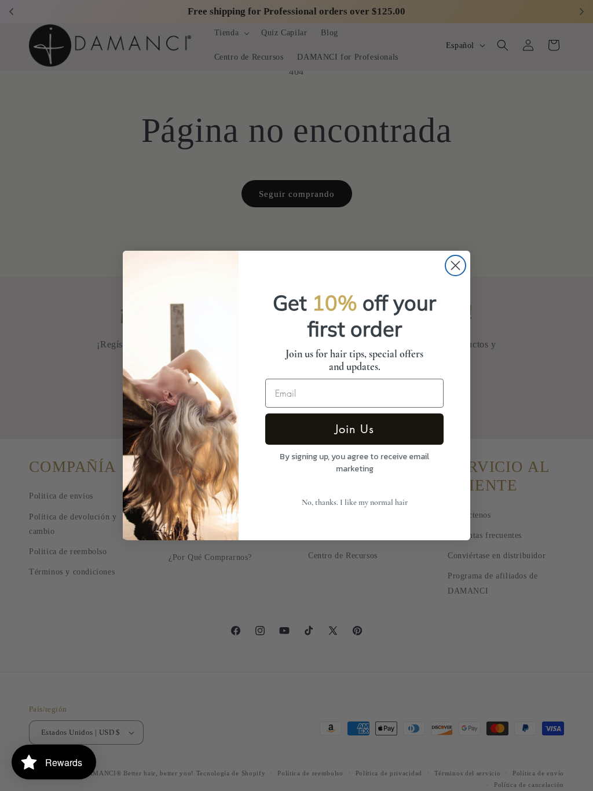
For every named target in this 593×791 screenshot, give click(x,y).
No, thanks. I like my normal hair (355, 502)
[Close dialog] (455, 265)
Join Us (354, 429)
